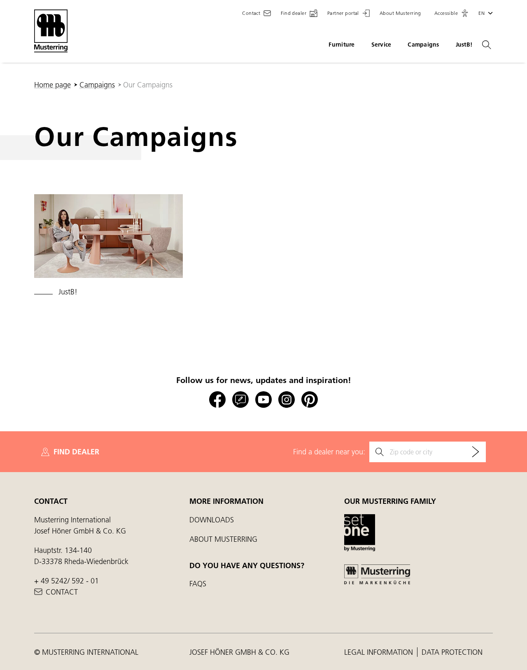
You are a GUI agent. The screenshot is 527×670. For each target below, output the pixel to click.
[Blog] (240, 399)
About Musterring (223, 539)
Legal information (379, 652)
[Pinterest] (309, 399)
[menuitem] (108, 245)
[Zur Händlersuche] (475, 452)
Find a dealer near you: (329, 451)
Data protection (452, 652)
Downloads (211, 519)
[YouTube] (263, 399)
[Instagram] (286, 399)
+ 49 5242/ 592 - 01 (66, 580)
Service (381, 44)
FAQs (197, 583)
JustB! (464, 44)
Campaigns (423, 44)
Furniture (341, 44)
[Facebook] (217, 399)
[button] (451, 13)
